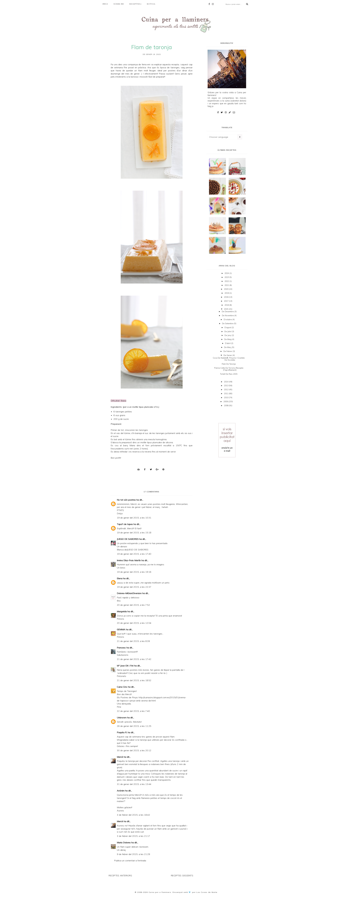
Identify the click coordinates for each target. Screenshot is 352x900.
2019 (227, 293)
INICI (105, 4)
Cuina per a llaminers (160, 892)
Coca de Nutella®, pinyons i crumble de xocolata (229, 359)
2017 (226, 301)
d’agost (228, 327)
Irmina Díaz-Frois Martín (129, 560)
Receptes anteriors (120, 875)
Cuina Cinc (122, 686)
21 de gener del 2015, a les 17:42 (134, 659)
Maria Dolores (124, 842)
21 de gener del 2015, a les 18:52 (134, 680)
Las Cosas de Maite (206, 892)
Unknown (122, 717)
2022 (227, 281)
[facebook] (210, 4)
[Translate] (239, 136)
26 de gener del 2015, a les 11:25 (134, 726)
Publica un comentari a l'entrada (130, 860)
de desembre (228, 311)
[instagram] (213, 4)
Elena (120, 578)
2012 (226, 389)
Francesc (121, 647)
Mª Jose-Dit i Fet (125, 665)
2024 (227, 273)
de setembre (228, 323)
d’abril (228, 343)
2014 (226, 382)
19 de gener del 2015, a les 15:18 (134, 532)
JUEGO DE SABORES (128, 539)
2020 (226, 289)
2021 (227, 285)
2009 (225, 401)
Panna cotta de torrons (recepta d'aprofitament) (228, 369)
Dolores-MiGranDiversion (129, 593)
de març (228, 347)
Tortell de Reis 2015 (228, 374)
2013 (226, 385)
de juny (228, 335)
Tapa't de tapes (125, 524)
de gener (228, 355)
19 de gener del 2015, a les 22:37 (134, 587)
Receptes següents (182, 875)
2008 (226, 405)
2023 (227, 277)
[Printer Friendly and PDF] (139, 469)
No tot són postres (126, 499)
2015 (226, 309)
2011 (226, 393)
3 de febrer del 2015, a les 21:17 (133, 836)
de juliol (228, 331)
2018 (226, 297)
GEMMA (121, 629)
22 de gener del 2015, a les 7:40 (133, 711)
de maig (228, 339)
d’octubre (228, 319)
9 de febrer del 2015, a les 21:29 (133, 854)
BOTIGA (151, 4)
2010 (226, 397)
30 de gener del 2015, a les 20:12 (134, 750)
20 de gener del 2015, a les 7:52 (133, 605)
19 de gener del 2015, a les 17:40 (134, 553)
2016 (227, 305)
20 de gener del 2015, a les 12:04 (134, 623)
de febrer (228, 351)
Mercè (120, 756)
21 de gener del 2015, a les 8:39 (133, 641)
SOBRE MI (119, 4)
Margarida (122, 611)
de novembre (228, 315)
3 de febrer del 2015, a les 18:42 (133, 814)
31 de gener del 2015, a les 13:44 (134, 784)
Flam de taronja (229, 364)
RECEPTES (134, 4)
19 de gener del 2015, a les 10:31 (134, 517)
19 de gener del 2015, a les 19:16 (134, 572)
